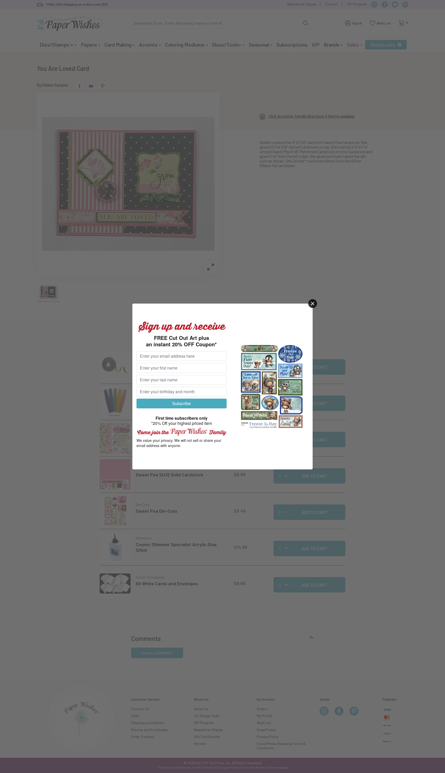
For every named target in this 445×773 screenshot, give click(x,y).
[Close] (312, 303)
